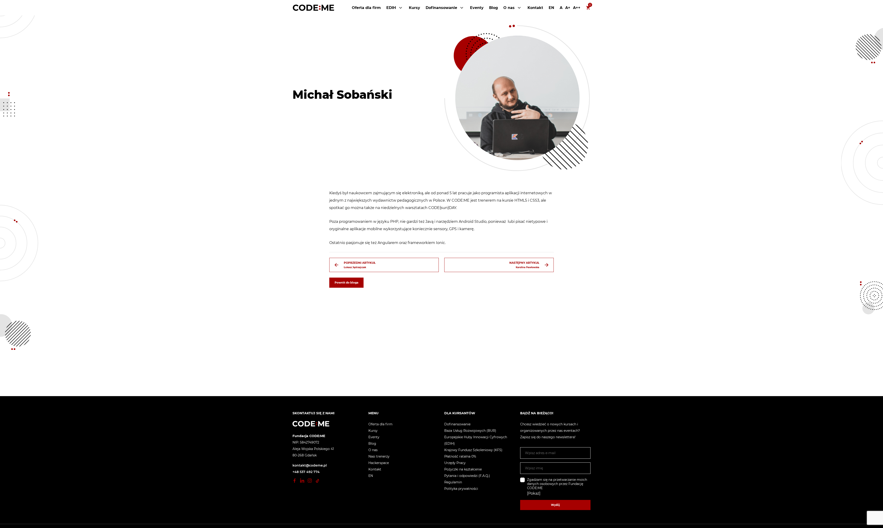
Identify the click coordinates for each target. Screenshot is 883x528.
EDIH (391, 8)
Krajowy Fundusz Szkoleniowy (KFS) (473, 450)
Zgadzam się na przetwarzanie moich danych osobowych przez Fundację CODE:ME (557, 484)
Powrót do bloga (346, 282)
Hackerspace (378, 463)
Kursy (414, 8)
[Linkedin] (302, 481)
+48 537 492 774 (306, 472)
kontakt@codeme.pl (309, 465)
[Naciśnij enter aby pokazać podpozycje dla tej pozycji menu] (400, 8)
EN (551, 8)
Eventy (477, 8)
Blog (493, 8)
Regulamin (453, 482)
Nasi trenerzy (379, 456)
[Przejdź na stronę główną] (313, 8)
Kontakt (535, 8)
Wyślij (555, 505)
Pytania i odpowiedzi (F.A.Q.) (467, 476)
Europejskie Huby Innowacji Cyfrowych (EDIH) (475, 440)
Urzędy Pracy (455, 463)
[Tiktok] (317, 481)
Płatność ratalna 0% (460, 456)
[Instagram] (310, 481)
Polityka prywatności (461, 489)
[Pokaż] (533, 493)
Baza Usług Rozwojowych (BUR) (470, 431)
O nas (509, 8)
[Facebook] (294, 481)
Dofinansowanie (441, 8)
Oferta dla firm (366, 8)
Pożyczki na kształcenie (463, 469)
